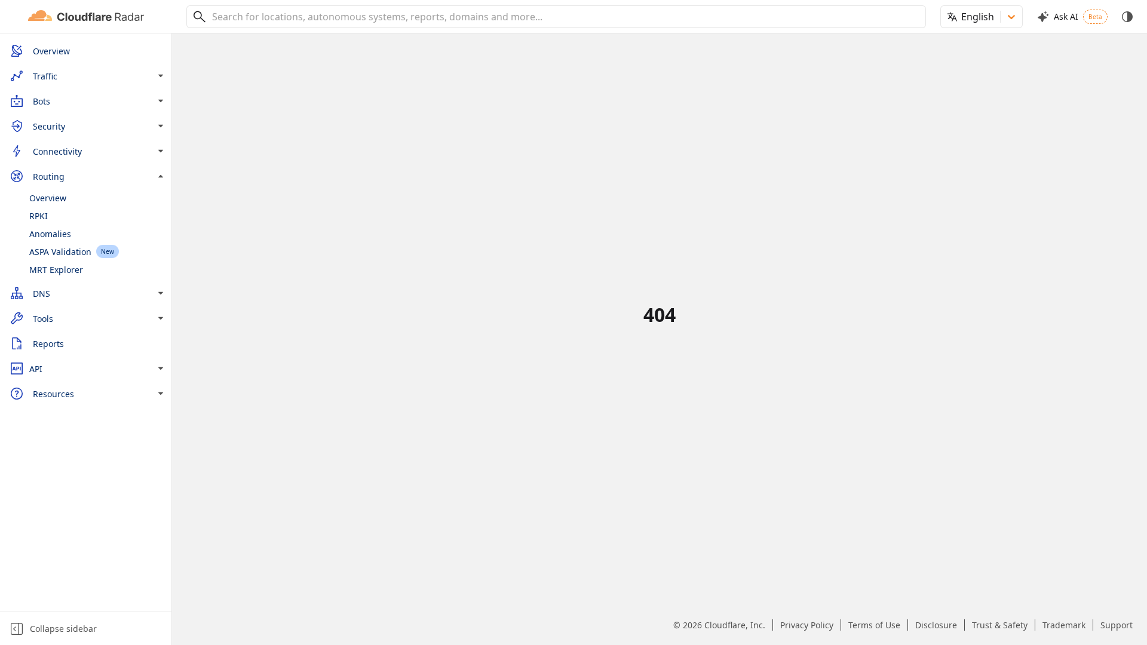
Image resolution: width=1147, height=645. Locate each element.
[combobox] (564, 16)
